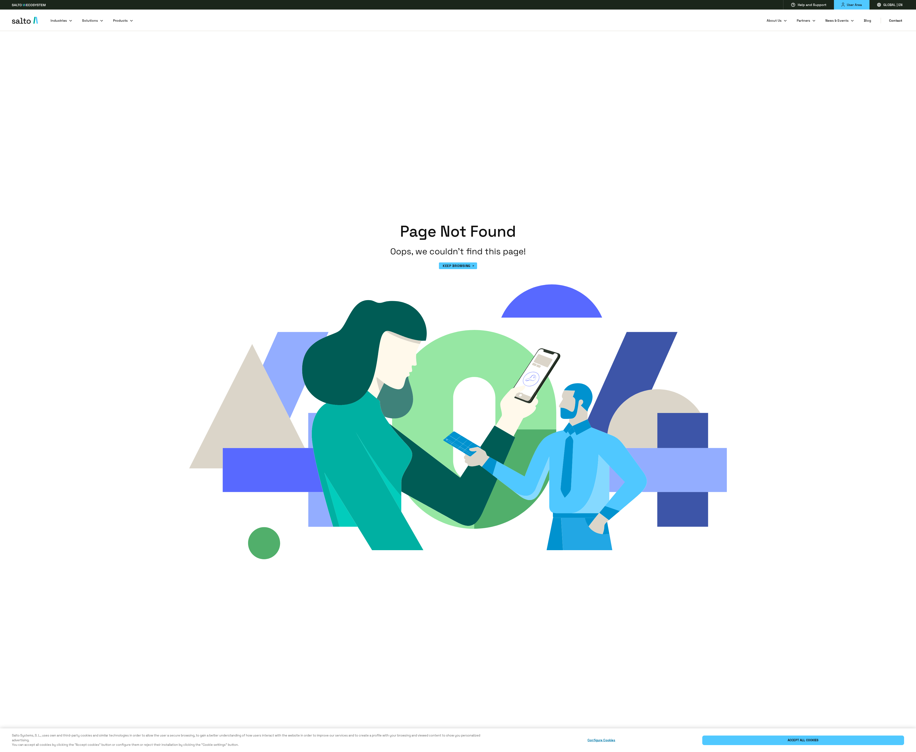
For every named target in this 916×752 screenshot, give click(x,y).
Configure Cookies (601, 740)
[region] (458, 740)
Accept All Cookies (803, 740)
